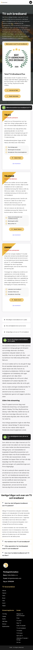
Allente (4, 590)
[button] (30, 2)
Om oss (18, 642)
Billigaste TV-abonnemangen (20, 614)
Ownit (3, 603)
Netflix (4, 619)
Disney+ (4, 624)
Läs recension (17, 163)
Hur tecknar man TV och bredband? (17, 541)
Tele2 (3, 595)
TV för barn (19, 633)
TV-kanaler (19, 630)
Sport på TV (19, 635)
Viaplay (4, 616)
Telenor (4, 593)
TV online (18, 620)
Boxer (3, 598)
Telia (3, 600)
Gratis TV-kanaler (21, 625)
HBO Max (4, 621)
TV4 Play (4, 614)
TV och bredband (21, 628)
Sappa (4, 605)
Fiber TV (18, 623)
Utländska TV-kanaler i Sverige (22, 638)
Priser (18, 618)
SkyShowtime (5, 626)
